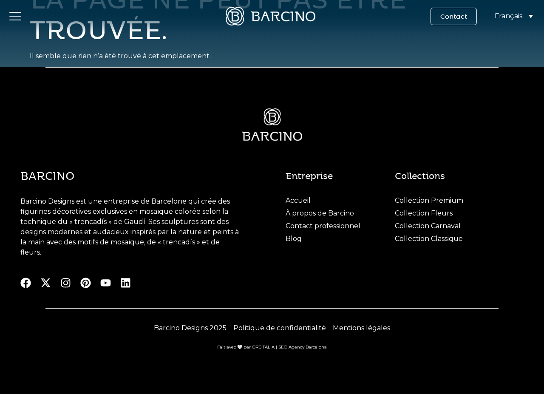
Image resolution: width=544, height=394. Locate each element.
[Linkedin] (125, 283)
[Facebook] (25, 283)
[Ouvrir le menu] (15, 16)
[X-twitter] (45, 283)
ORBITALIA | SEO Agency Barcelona (289, 347)
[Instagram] (65, 283)
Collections (420, 175)
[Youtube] (105, 283)
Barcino (47, 175)
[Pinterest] (85, 283)
